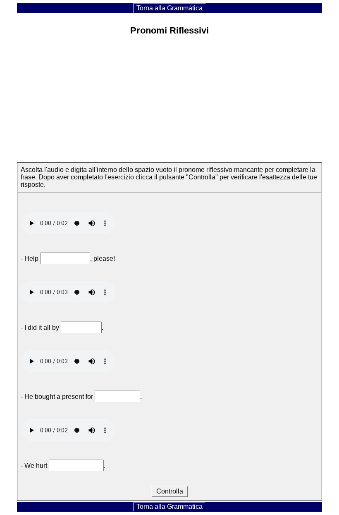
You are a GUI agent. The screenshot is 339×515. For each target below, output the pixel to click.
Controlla (170, 491)
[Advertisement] (169, 101)
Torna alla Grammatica (169, 8)
